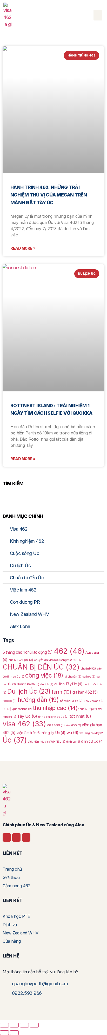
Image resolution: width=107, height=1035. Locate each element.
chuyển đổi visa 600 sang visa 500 (58, 660)
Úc (14, 740)
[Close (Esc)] (34, 1025)
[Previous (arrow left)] (4, 1032)
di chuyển (72, 676)
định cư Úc (92, 741)
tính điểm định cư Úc (53, 717)
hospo (9, 701)
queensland (21, 709)
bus (13, 660)
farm (61, 692)
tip (93, 709)
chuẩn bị (88, 668)
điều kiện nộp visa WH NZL (46, 741)
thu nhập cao (55, 708)
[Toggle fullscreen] (14, 1025)
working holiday (91, 733)
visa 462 (24, 724)
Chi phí (26, 660)
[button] (97, 15)
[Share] (24, 1025)
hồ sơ (65, 701)
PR (7, 709)
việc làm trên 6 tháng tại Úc (41, 732)
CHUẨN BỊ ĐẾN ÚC (41, 667)
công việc (44, 675)
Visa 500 (55, 725)
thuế (83, 709)
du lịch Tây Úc (68, 684)
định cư (73, 741)
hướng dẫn (38, 699)
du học (88, 676)
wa (72, 732)
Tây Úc (27, 716)
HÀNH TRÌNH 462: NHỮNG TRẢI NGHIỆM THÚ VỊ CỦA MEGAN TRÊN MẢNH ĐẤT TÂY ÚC (48, 195)
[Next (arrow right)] (14, 1032)
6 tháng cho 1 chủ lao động (28, 652)
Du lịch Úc (29, 691)
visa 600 (73, 725)
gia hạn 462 (85, 692)
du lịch (46, 684)
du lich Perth (28, 684)
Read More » (22, 248)
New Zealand (93, 701)
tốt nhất (80, 716)
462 (69, 651)
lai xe (77, 701)
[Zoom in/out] (4, 1025)
